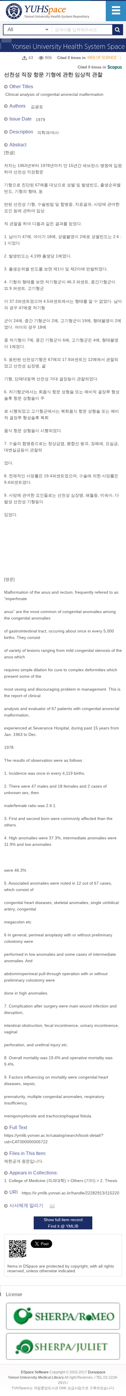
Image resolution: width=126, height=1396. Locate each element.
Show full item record (63, 1219)
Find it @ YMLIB (63, 1226)
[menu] (116, 11)
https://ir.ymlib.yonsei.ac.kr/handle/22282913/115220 (70, 1193)
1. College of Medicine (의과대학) (35, 1180)
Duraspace (96, 1372)
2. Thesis (108, 1180)
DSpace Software (35, 1372)
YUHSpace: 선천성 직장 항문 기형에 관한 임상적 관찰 (48, 11)
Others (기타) (83, 1180)
